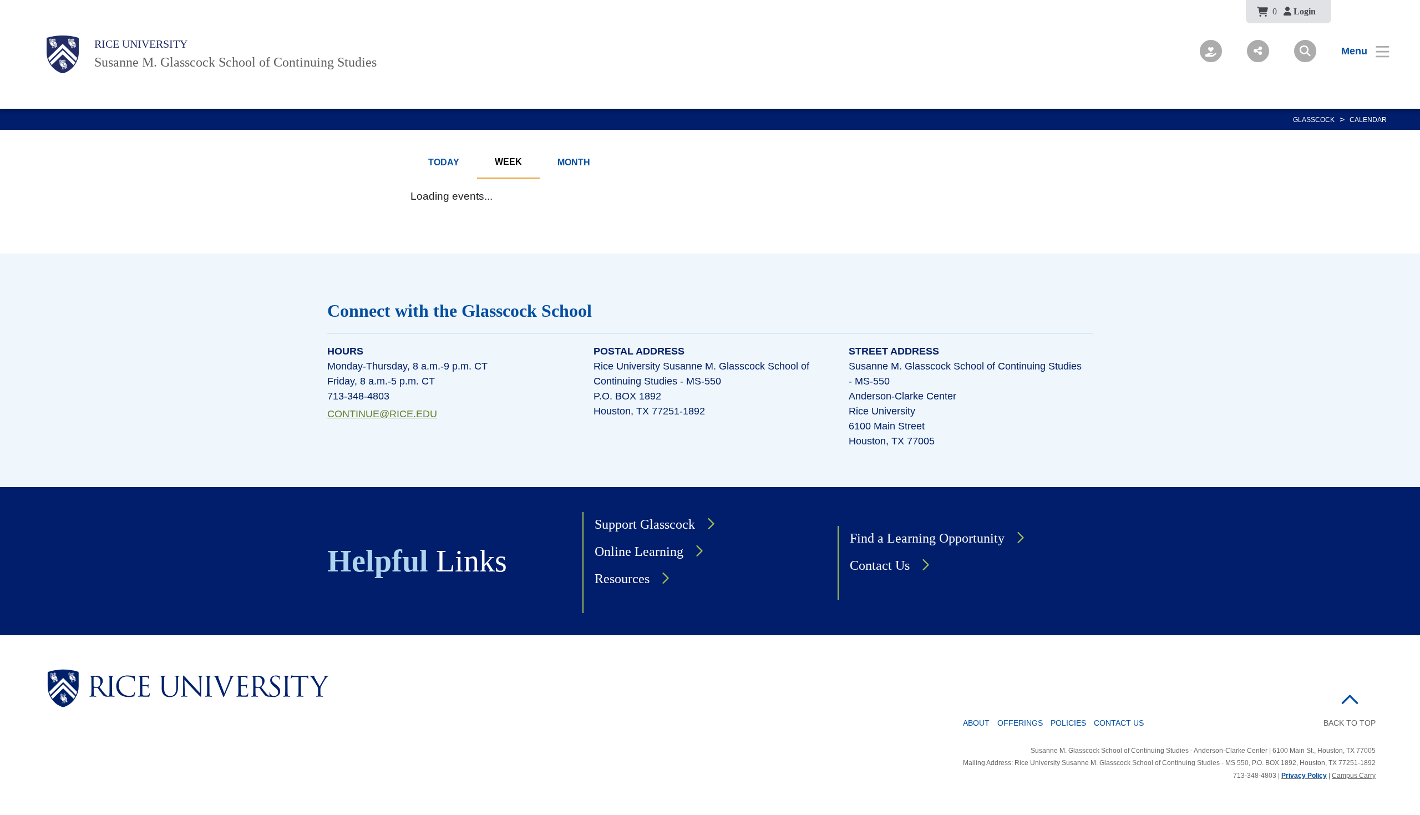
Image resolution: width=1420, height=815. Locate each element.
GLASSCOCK (1314, 120)
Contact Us (880, 565)
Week (508, 161)
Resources (622, 578)
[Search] (1305, 51)
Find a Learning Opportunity (927, 538)
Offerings (1020, 722)
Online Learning (639, 551)
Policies (1068, 722)
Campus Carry (1354, 775)
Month (573, 162)
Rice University (140, 44)
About (976, 722)
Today (443, 162)
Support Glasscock (645, 524)
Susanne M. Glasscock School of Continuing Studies (235, 62)
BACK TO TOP (1349, 722)
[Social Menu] (1258, 51)
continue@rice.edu (382, 413)
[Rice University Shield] (62, 54)
